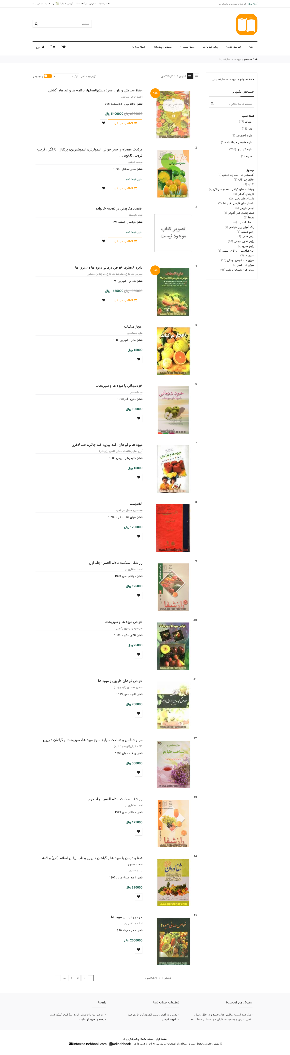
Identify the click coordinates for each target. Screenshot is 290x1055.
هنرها (246, 156)
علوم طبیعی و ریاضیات (236, 142)
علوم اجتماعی (242, 135)
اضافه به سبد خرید (123, 123)
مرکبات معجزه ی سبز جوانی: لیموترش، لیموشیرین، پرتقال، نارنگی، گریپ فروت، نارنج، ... (89, 152)
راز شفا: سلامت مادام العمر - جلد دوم (115, 799)
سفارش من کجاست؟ (86, 3)
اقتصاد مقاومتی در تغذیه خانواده (118, 208)
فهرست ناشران (233, 47)
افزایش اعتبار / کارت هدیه (59, 3)
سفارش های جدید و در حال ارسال (214, 1014)
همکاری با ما (139, 47)
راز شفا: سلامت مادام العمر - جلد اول (115, 563)
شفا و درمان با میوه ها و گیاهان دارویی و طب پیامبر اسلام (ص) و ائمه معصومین (92, 861)
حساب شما (104, 3)
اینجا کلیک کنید (59, 1014)
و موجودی (38, 76)
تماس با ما (38, 3)
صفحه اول (161, 1039)
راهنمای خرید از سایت (92, 1019)
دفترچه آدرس (170, 1019)
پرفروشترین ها (210, 47)
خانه (251, 47)
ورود (37, 47)
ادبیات (245, 121)
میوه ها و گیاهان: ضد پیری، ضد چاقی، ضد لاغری (107, 445)
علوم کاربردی (240, 149)
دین (247, 128)
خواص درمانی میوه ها (126, 917)
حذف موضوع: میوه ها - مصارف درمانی (232, 79)
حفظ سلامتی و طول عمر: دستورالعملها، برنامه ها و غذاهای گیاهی (95, 90)
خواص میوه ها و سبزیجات (123, 622)
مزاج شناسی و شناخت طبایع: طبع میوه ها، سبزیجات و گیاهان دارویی (92, 740)
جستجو (248, 59)
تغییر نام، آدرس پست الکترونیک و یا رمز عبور (152, 1014)
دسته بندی (189, 47)
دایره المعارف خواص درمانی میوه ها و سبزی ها (108, 267)
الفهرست (136, 504)
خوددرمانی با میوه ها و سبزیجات (118, 386)
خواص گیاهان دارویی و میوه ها (120, 681)
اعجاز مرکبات (133, 326)
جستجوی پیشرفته (162, 47)
